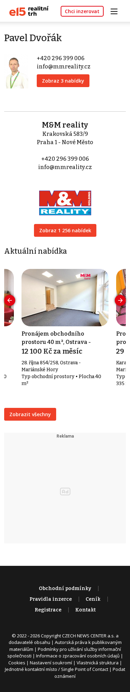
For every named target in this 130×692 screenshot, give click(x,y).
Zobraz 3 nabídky (63, 80)
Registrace (48, 610)
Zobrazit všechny (30, 414)
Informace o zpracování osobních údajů (78, 656)
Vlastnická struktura (98, 663)
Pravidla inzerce (50, 599)
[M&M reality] (65, 198)
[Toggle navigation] (116, 10)
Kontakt (85, 610)
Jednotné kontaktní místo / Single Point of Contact (56, 669)
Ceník (93, 599)
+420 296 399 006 (61, 58)
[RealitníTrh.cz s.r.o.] (26, 10)
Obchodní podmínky (65, 588)
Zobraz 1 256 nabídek (65, 230)
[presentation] (9, 300)
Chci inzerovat (82, 11)
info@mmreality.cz (63, 66)
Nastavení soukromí (51, 663)
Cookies (16, 663)
